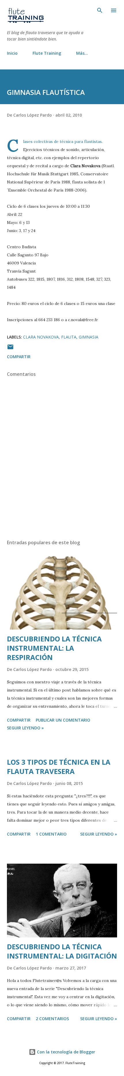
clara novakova (41, 337)
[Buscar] (99, 10)
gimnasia (88, 337)
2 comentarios (52, 1018)
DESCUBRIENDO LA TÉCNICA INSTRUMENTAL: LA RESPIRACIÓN (54, 648)
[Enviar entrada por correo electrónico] (10, 349)
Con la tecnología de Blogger (65, 1052)
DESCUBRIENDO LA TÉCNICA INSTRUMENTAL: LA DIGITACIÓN (62, 951)
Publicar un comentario (63, 720)
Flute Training (47, 53)
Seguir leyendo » (25, 728)
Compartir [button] (19, 356)
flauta (68, 337)
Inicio (12, 53)
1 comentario (51, 834)
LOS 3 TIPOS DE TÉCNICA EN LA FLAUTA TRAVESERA (58, 766)
